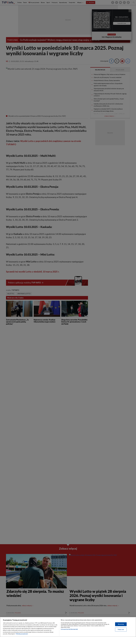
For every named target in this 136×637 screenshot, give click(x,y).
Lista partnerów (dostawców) (69, 629)
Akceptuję (121, 624)
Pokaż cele (121, 629)
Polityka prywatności (22, 634)
